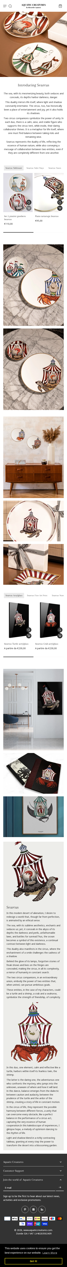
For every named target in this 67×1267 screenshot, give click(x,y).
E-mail (8, 1187)
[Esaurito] (28, 208)
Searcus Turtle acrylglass (16, 643)
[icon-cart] (60, 6)
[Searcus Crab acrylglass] (49, 620)
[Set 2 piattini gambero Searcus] (18, 192)
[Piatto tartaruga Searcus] (49, 192)
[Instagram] (33, 1209)
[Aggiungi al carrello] (59, 208)
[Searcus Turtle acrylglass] (18, 620)
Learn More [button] (49, 1252)
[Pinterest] (25, 1209)
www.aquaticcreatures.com (37, 1230)
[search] (10, 6)
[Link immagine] (33, 285)
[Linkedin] (42, 1209)
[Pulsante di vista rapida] (28, 202)
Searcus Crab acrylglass (46, 643)
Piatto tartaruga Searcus (47, 216)
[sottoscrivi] (60, 1187)
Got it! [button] (33, 1261)
